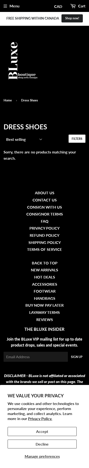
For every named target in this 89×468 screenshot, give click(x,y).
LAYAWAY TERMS (44, 312)
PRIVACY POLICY (44, 228)
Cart (81, 6)
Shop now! (72, 18)
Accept (42, 431)
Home (8, 100)
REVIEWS (44, 319)
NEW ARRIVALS (44, 270)
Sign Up (76, 357)
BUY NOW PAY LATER (44, 305)
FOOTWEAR (45, 291)
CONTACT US (45, 200)
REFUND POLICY (44, 235)
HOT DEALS (44, 277)
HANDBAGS (44, 298)
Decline (42, 444)
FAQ (44, 221)
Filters (77, 139)
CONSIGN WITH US (44, 207)
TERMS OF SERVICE (44, 249)
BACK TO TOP (44, 263)
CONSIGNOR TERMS (44, 214)
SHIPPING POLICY (44, 242)
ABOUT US (44, 192)
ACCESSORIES (44, 284)
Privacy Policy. (40, 418)
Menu (14, 6)
